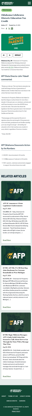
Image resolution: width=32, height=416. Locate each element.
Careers (22, 401)
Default (18, 55)
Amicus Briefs (12, 401)
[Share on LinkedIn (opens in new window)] (12, 29)
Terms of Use (13, 396)
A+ (4, 55)
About (4, 396)
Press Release (6, 10)
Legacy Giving (25, 396)
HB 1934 (10, 67)
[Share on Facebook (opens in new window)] (6, 29)
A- (10, 55)
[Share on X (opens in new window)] (9, 29)
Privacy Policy (16, 411)
